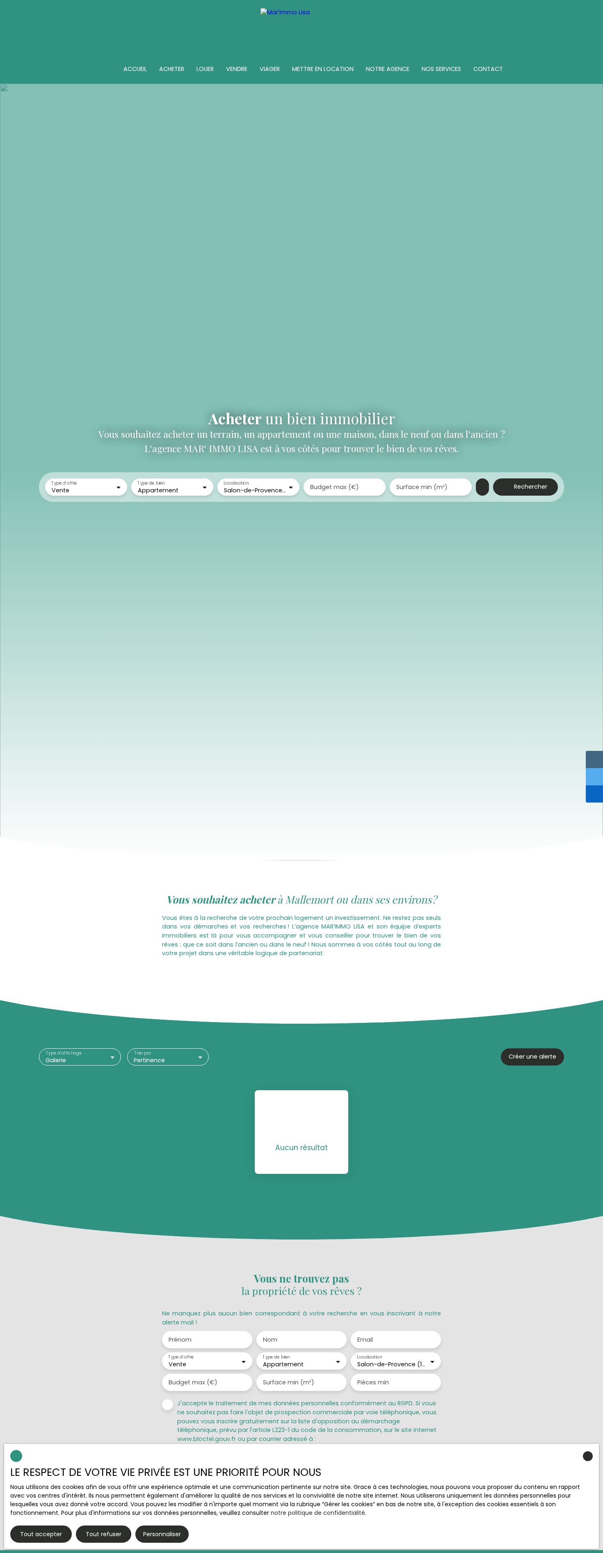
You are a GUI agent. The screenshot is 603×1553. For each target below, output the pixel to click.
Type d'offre (64, 483)
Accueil (135, 69)
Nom (270, 1339)
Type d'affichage (64, 1053)
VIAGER (270, 69)
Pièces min (373, 1382)
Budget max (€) (334, 487)
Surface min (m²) (422, 487)
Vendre (236, 69)
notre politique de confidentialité (318, 1513)
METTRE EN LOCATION (323, 69)
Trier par (142, 1053)
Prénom (180, 1339)
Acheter (171, 69)
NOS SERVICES (441, 69)
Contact (488, 69)
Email (365, 1339)
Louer (205, 69)
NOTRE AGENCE (387, 69)
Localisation (236, 483)
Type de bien (150, 483)
